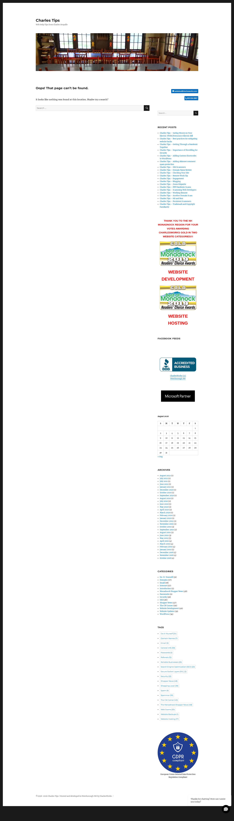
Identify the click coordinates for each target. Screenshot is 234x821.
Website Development (169, 608)
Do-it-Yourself (168, 633)
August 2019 (165, 532)
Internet (163, 586)
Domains (164, 580)
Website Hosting (170, 719)
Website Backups (169, 714)
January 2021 (165, 487)
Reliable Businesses (171, 662)
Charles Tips (48, 20)
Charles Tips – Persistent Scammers (175, 201)
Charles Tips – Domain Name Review (176, 170)
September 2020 (167, 495)
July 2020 (164, 501)
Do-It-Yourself (166, 577)
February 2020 (166, 515)
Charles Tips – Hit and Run (171, 198)
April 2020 (164, 510)
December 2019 (166, 521)
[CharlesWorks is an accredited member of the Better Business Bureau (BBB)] (178, 364)
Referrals (166, 657)
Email (162, 583)
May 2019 (164, 538)
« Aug (160, 456)
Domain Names (169, 638)
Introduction (165, 588)
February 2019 (166, 547)
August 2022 (165, 475)
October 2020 (165, 493)
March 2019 (165, 544)
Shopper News (166, 603)
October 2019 (165, 527)
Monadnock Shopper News (171, 591)
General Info (168, 648)
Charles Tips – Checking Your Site (174, 173)
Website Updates (167, 611)
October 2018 (165, 558)
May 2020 (164, 507)
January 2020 (165, 518)
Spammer (167, 695)
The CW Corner (166, 605)
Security (163, 597)
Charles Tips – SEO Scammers (173, 167)
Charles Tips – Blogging (170, 181)
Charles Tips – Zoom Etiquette (173, 184)
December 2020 (166, 490)
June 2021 (164, 484)
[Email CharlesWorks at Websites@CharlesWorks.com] (178, 91)
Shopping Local (169, 686)
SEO (161, 600)
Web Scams (168, 709)
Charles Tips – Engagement (172, 178)
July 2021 (164, 481)
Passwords (164, 594)
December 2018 (166, 552)
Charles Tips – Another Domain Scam (176, 195)
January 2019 (165, 549)
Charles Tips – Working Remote (173, 193)
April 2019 (164, 541)
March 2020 (165, 512)
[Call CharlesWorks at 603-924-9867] (178, 98)
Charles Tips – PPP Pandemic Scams (175, 187)
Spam (165, 690)
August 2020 (165, 498)
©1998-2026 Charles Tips (47, 796)
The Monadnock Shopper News (176, 705)
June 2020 (164, 504)
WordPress (164, 614)
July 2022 (164, 478)
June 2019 (164, 535)
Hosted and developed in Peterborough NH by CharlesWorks (86, 796)
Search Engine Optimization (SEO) (178, 667)
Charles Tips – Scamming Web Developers (178, 190)
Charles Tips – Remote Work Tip (174, 176)
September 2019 (167, 530)
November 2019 (166, 524)
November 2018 (166, 555)
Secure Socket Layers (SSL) (173, 671)
